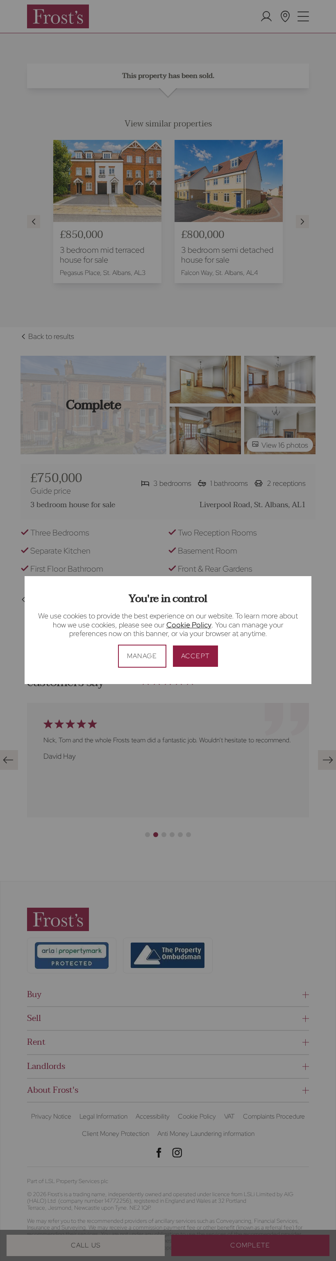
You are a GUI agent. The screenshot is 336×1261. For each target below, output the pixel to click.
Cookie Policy (188, 624)
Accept (195, 656)
